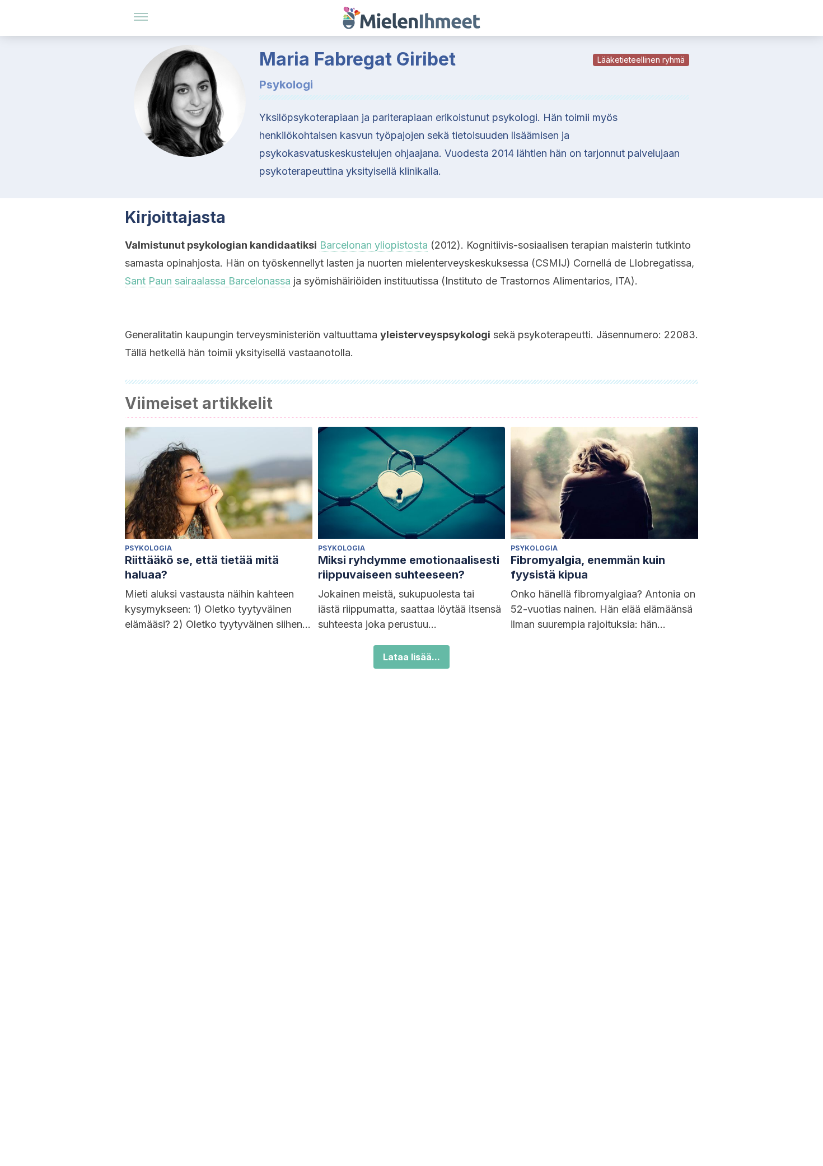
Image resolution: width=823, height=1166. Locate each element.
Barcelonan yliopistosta (374, 245)
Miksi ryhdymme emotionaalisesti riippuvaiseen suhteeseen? (408, 567)
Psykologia (148, 548)
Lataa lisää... (411, 657)
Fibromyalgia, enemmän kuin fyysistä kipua (588, 567)
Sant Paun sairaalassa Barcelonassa (208, 281)
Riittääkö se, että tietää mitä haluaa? (202, 567)
